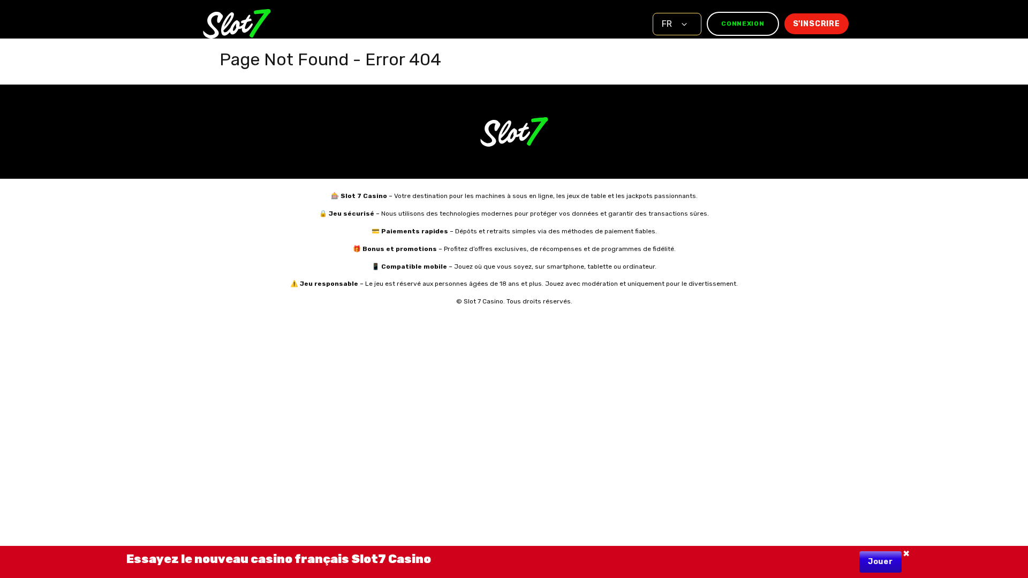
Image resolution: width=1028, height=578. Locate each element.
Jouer (880, 561)
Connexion (742, 23)
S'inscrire (816, 23)
